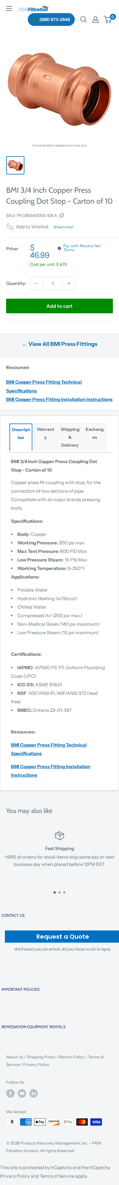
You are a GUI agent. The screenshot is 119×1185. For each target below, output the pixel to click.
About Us (14, 1056)
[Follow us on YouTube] (22, 1093)
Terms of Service (57, 1176)
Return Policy (71, 1056)
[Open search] (83, 19)
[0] (108, 19)
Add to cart (59, 306)
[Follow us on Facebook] (10, 1093)
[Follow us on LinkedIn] (33, 1093)
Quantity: (16, 283)
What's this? (63, 227)
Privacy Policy (36, 1064)
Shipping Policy (41, 1056)
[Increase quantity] (69, 283)
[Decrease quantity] (36, 283)
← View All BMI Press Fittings (59, 344)
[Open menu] (9, 8)
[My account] (95, 19)
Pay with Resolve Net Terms (82, 248)
